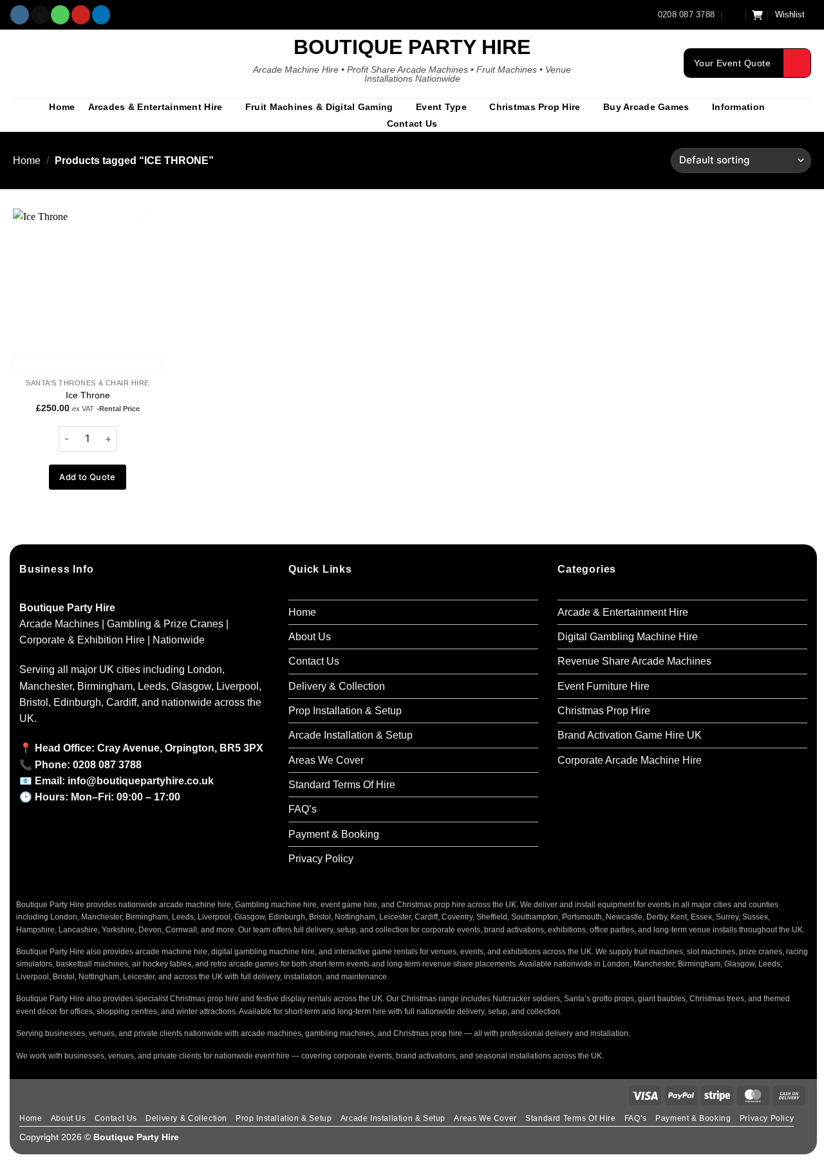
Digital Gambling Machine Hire (627, 636)
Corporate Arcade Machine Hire (629, 760)
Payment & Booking (333, 834)
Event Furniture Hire (603, 686)
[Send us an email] (40, 14)
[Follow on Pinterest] (80, 14)
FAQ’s (302, 809)
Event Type (441, 107)
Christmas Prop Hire (534, 107)
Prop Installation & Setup (345, 710)
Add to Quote (87, 477)
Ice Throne (88, 395)
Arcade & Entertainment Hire (622, 612)
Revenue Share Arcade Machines (634, 661)
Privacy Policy (320, 858)
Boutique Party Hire (412, 47)
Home (62, 107)
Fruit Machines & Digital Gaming (319, 107)
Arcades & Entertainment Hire (155, 107)
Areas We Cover (326, 760)
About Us (309, 636)
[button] (734, 14)
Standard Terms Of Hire (341, 784)
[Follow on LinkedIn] (101, 14)
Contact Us (412, 123)
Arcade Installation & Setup (350, 735)
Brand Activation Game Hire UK (629, 735)
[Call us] (60, 14)
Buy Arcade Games (646, 107)
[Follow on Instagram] (19, 14)
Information (738, 107)
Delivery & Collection (336, 686)
